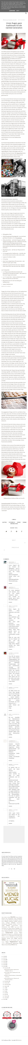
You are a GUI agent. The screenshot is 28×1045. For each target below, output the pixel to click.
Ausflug (8, 917)
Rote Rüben (17, 935)
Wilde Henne (11, 562)
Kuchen (17, 928)
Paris (7, 934)
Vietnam (3, 943)
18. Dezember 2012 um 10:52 (14, 563)
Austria (4, 522)
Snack (17, 936)
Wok (16, 944)
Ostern (3, 932)
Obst (12, 931)
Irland (9, 926)
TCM (9, 940)
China (15, 918)
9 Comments (22, 19)
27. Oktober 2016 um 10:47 (13, 810)
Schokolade (8, 936)
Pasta (9, 934)
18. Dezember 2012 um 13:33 (13, 607)
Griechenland (19, 924)
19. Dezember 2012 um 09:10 (14, 741)
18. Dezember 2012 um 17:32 (13, 688)
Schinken (3, 936)
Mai (5, 991)
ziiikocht (19, 1040)
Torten (18, 940)
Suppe (15, 938)
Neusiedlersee (16, 929)
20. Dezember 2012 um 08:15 (13, 765)
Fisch (3, 921)
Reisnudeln (7, 935)
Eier (8, 919)
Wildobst (9, 944)
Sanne (10, 714)
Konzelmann (19, 238)
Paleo (20, 932)
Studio (12, 938)
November (6, 981)
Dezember (6, 967)
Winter (13, 944)
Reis (21, 934)
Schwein (12, 936)
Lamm (21, 928)
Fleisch (6, 921)
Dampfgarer (19, 918)
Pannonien (4, 934)
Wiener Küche (5, 944)
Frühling (15, 921)
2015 (4, 961)
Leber (3, 929)
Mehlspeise (10, 929)
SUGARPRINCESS (12, 740)
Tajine (7, 940)
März (5, 994)
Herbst (8, 925)
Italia (12, 927)
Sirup (15, 936)
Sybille (10, 606)
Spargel (8, 938)
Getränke (10, 924)
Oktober (6, 982)
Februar (6, 996)
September (6, 984)
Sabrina (10, 809)
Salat (21, 935)
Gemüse (13, 922)
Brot (7, 918)
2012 (4, 966)
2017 (4, 958)
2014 (4, 963)
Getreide (14, 924)
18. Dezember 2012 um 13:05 (14, 588)
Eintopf (10, 919)
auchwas (11, 653)
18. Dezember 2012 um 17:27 (14, 654)
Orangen (15, 931)
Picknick (12, 934)
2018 (4, 956)
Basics (20, 917)
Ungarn (3, 941)
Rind (10, 935)
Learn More (12, 10)
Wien (20, 943)
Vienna (24, 522)
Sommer (4, 938)
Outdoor (16, 932)
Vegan (7, 942)
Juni (5, 989)
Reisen (3, 935)
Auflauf (5, 917)
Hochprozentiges (15, 925)
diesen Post (19, 153)
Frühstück (20, 921)
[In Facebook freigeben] (21, 531)
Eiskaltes (16, 919)
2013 (4, 964)
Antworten (10, 583)
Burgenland (10, 918)
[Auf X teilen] (6, 531)
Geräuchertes (19, 922)
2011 (4, 999)
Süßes (19, 522)
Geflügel (8, 922)
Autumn (17, 917)
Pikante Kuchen (17, 934)
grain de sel (11, 587)
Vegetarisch (14, 942)
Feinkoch (20, 919)
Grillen (3, 925)
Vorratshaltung (9, 943)
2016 (4, 959)
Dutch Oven (4, 919)
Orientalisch (19, 931)
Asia (3, 917)
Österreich (12, 522)
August (6, 986)
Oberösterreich (7, 931)
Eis (13, 919)
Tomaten (14, 940)
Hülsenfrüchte (4, 926)
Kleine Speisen (12, 928)
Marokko (6, 929)
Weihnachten (14, 523)
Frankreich (11, 921)
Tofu (12, 940)
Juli (5, 987)
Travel (20, 940)
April (5, 992)
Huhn (21, 925)
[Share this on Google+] (11, 531)
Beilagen (3, 918)
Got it (17, 10)
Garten (3, 922)
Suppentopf (20, 938)
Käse (7, 928)
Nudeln (20, 929)
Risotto (13, 935)
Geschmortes (5, 924)
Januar (5, 997)
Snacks (20, 936)
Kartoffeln (4, 928)
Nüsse (3, 931)
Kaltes (21, 926)
